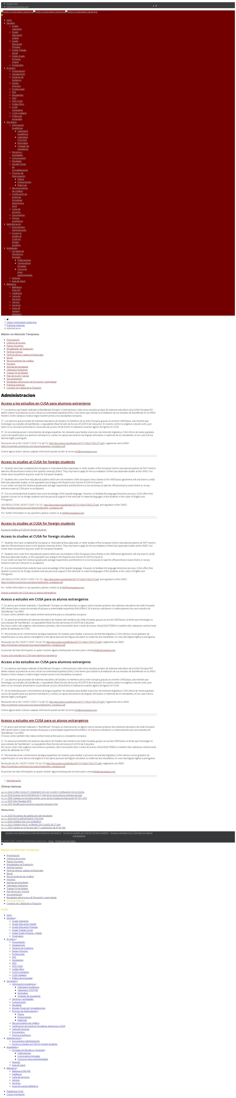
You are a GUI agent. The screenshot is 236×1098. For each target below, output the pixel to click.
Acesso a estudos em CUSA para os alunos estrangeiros (44, 720)
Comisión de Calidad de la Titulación (24, 387)
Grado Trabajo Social (22, 930)
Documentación (14, 378)
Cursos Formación (16, 1094)
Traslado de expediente (23, 148)
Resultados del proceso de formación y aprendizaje (32, 381)
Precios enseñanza (17, 220)
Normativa (22, 143)
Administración (14, 224)
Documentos (18, 215)
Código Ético (18, 104)
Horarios (11, 363)
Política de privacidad (17, 118)
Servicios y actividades (17, 154)
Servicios (16, 305)
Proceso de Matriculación (18, 175)
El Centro (11, 68)
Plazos (20, 179)
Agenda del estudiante (17, 366)
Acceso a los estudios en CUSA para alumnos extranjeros (46, 403)
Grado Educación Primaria (17, 44)
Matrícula (22, 185)
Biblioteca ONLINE (17, 289)
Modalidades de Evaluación (20, 348)
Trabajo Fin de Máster (17, 372)
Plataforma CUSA (15, 1091)
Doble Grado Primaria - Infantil (18, 59)
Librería (15, 302)
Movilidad (16, 161)
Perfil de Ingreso (15, 351)
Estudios (11, 23)
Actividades (12, 248)
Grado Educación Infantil (17, 35)
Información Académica (18, 127)
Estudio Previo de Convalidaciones (28, 1008)
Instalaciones (18, 74)
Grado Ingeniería (17, 28)
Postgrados (17, 65)
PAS (14, 92)
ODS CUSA (17, 101)
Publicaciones (24, 260)
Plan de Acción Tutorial (18, 375)
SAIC (14, 98)
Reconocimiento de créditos (20, 190)
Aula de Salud (18, 281)
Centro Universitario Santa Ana (21, 322)
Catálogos (17, 293)
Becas (10, 357)
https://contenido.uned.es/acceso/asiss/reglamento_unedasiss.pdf (33, 446)
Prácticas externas (16, 325)
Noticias (16, 278)
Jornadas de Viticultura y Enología (18, 254)
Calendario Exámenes (17, 369)
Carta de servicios (16, 211)
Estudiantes (17, 95)
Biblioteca (11, 284)
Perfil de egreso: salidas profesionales (25, 354)
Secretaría (12, 122)
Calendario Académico (22, 133)
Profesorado (18, 89)
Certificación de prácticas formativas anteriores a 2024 (19, 200)
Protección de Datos (65, 841)
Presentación (18, 71)
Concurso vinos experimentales (32, 1059)
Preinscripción (24, 182)
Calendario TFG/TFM (22, 139)
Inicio (9, 20)
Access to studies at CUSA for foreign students (17, 239)
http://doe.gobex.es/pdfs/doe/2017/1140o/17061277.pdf (76, 443)
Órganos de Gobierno (17, 79)
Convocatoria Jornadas (24, 265)
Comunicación (19, 158)
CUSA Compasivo (17, 109)
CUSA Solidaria (19, 113)
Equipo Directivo (16, 85)
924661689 (12, 3)
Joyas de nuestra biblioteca (16, 311)
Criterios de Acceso (16, 342)
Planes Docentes (15, 345)
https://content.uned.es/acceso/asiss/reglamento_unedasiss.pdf (32, 507)
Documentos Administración (19, 229)
